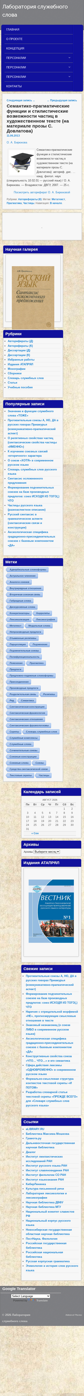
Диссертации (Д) (19, 350)
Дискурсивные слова (22, 607)
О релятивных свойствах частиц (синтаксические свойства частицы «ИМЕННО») (32, 442)
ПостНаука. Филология (42, 1238)
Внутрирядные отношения (25, 588)
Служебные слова (20, 744)
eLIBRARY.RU (35, 1129)
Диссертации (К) (19, 355)
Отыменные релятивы (23, 638)
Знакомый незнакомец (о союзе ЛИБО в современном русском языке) (48, 1029)
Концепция (15, 48)
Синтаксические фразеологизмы (29, 725)
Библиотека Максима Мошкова (47, 1133)
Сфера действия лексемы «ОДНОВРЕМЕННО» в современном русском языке (51, 1070)
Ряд (12, 700)
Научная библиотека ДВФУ (44, 1202)
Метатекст (58, 199)
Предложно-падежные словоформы (31, 675)
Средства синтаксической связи (29, 769)
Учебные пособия (20, 387)
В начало (56, 203)
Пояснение (16, 663)
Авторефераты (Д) (20, 341)
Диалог (31, 1152)
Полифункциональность (24, 657)
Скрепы (14, 731)
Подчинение (40, 644)
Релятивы (49, 694)
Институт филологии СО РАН (46, 1174)
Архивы (28, 851)
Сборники (15, 373)
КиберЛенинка (36, 1184)
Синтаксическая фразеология (27, 713)
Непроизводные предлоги (25, 632)
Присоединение (19, 681)
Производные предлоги (24, 688)
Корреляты (43, 613)
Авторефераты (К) (30, 199)
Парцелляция (18, 644)
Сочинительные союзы (23, 750)
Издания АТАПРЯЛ (20, 364)
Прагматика (14, 203)
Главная (12, 29)
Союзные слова (19, 763)
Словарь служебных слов (26, 378)
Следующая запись (21, 100)
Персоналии (15, 59)
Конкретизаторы (19, 613)
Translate (42, 1300)
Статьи (12, 382)
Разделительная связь (23, 694)
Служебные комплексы (23, 738)
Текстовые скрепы (21, 775)
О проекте (14, 39)
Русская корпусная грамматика (48, 1261)
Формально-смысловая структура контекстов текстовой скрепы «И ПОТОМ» (49, 1083)
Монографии (16, 368)
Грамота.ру (33, 1138)
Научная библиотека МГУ (43, 1207)
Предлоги (15, 669)
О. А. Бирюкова (17, 142)
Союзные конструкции (23, 756)
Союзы (40, 763)
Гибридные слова (20, 600)
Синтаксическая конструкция (27, 706)
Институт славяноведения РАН (47, 1170)
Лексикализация (19, 619)
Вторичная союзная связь (25, 594)
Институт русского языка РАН (46, 1165)
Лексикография (45, 619)
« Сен (35, 833)
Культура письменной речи (45, 1188)
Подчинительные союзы (24, 650)
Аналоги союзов (19, 582)
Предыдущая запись (62, 100)
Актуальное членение (23, 575)
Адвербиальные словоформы (28, 569)
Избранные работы (21, 359)
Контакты (14, 86)
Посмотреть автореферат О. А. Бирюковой (42, 192)
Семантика (27, 700)
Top (80, 1392)
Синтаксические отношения (26, 719)
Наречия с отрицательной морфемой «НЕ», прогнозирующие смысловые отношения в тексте (52, 1016)
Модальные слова (39, 625)
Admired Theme (73, 1315)
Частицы (28, 203)
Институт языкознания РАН (45, 1179)
